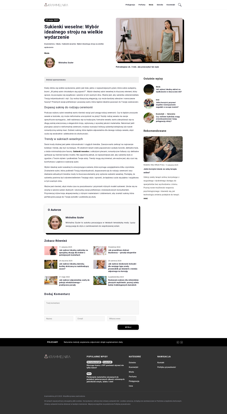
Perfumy (142, 5)
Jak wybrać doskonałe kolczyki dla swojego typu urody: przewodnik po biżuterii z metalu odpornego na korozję (122, 267)
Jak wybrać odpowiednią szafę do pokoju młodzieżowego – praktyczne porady (74, 282)
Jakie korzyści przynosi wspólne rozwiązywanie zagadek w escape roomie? (167, 104)
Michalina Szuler (66, 63)
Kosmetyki (171, 5)
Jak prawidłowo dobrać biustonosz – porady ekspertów (122, 251)
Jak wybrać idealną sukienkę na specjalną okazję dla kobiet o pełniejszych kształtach (73, 252)
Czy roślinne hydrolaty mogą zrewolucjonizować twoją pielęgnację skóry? (168, 119)
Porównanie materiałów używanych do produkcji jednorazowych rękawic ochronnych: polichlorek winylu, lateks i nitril (106, 379)
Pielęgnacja (130, 5)
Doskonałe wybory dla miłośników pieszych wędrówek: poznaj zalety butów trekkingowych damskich (123, 282)
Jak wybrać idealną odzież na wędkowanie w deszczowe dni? (169, 90)
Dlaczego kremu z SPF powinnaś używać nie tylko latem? (105, 366)
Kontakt (160, 362)
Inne (131, 386)
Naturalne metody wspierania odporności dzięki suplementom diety (93, 342)
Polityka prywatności (166, 367)
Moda (151, 5)
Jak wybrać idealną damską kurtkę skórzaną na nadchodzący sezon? (74, 266)
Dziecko (160, 5)
